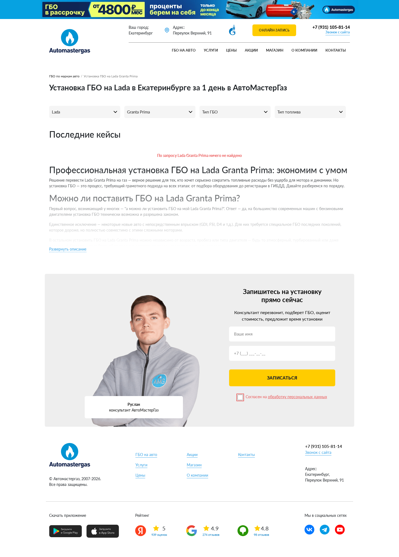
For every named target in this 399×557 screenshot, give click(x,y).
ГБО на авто (184, 50)
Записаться (282, 377)
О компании (304, 50)
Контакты (335, 50)
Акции (251, 50)
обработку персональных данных (297, 396)
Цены (231, 50)
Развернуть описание (67, 249)
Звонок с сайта (337, 32)
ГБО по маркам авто (64, 76)
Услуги (211, 50)
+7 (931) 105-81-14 (331, 27)
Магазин (274, 50)
